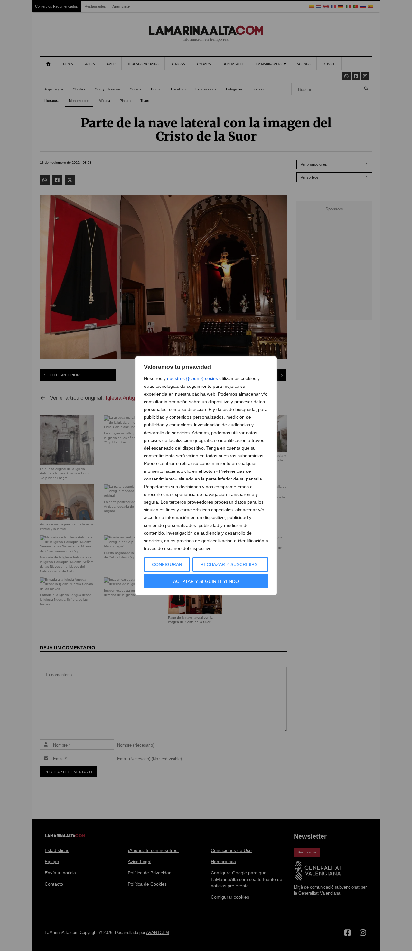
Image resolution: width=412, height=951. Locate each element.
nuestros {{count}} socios (192, 378)
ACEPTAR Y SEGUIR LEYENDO (206, 581)
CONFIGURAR (167, 564)
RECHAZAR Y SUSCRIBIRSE (230, 564)
